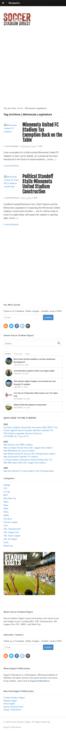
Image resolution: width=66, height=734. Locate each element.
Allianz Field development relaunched (30, 404)
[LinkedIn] (22, 326)
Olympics (8, 518)
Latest (8, 354)
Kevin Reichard (12, 198)
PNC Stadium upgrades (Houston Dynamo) (23, 433)
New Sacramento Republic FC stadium (21, 456)
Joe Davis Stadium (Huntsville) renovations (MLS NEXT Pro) (31, 427)
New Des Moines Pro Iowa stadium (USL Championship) (29, 470)
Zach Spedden (12, 146)
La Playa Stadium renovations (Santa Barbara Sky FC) (28, 459)
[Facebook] (17, 326)
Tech (6, 525)
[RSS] (6, 326)
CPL (5, 488)
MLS (40, 146)
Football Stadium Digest (14, 697)
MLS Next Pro (10, 498)
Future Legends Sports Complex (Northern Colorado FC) (28, 430)
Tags (27, 354)
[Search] (59, 343)
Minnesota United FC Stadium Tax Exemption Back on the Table (42, 132)
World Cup (8, 545)
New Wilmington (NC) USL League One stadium (25, 462)
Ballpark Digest (10, 700)
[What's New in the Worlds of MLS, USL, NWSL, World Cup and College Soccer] (17, 24)
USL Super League (12, 535)
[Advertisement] (33, 63)
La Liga (7, 491)
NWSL (6, 515)
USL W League (10, 538)
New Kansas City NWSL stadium (18, 444)
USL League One (11, 532)
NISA (6, 508)
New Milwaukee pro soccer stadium (19, 450)
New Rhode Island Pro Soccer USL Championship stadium (30, 453)
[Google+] (28, 326)
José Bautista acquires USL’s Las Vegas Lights (34, 370)
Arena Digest (9, 703)
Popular (18, 354)
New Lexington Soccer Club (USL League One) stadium (28, 447)
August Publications (39, 680)
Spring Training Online (13, 706)
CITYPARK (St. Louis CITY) (16, 436)
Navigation (14, 3)
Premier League (10, 522)
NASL (6, 501)
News (6, 505)
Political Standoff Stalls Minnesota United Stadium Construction (37, 184)
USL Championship (12, 528)
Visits (6, 542)
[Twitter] (11, 326)
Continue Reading (11, 165)
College (7, 484)
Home (20, 108)
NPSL (6, 511)
